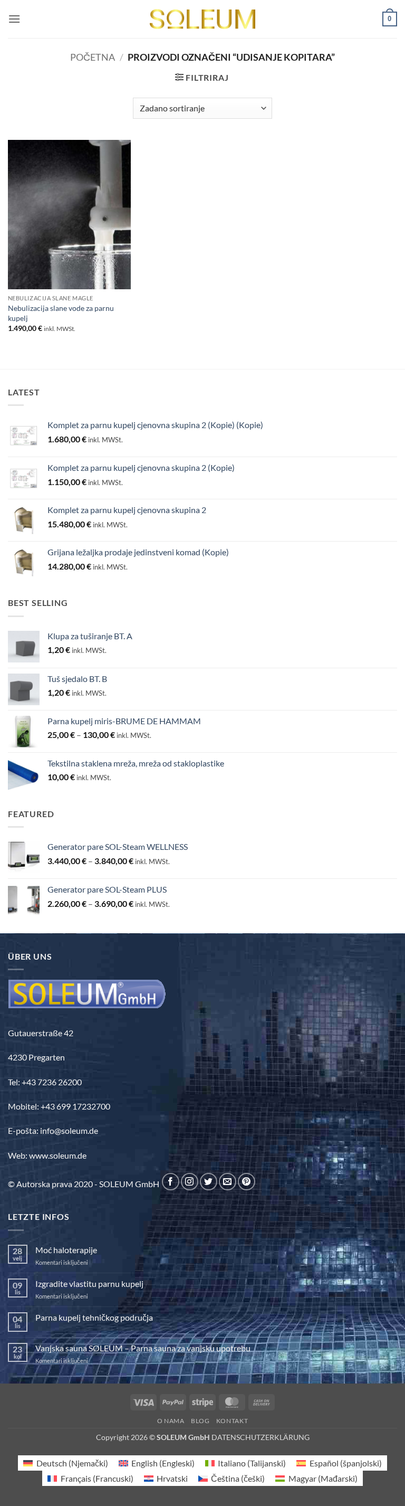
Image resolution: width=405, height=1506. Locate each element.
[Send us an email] (227, 1181)
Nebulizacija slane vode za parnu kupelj (61, 313)
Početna (92, 57)
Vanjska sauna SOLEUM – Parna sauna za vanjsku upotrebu (142, 1348)
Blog (200, 1421)
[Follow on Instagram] (189, 1181)
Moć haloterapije (66, 1250)
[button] (14, 19)
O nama (171, 1421)
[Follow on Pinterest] (246, 1181)
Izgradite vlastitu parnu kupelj (89, 1283)
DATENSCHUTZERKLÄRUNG (260, 1437)
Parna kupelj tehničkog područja (94, 1317)
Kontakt (232, 1421)
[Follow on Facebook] (170, 1181)
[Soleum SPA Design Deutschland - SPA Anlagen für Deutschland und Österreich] (202, 19)
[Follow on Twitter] (208, 1181)
